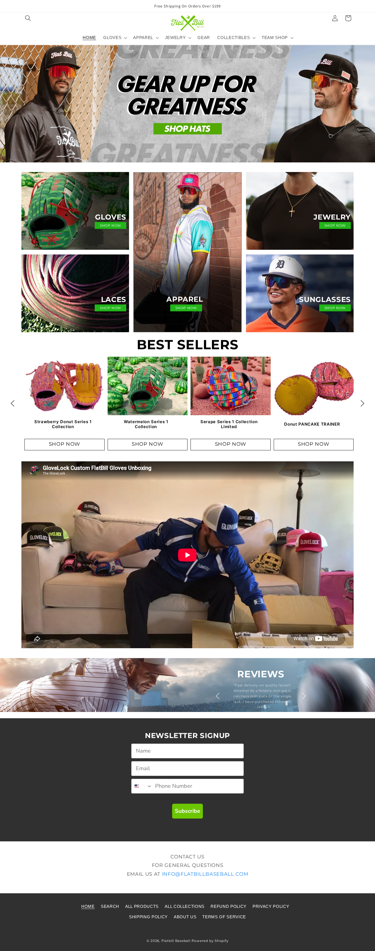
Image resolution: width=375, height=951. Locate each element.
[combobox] (141, 786)
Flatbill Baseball (176, 940)
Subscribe (187, 811)
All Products (142, 906)
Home (88, 906)
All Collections (185, 906)
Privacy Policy (271, 906)
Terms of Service (224, 916)
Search (110, 906)
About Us (185, 916)
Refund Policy (229, 906)
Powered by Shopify (210, 940)
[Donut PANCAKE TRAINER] (314, 385)
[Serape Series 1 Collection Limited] (231, 385)
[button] (28, 18)
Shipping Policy (148, 916)
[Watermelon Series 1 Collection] (148, 385)
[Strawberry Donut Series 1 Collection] (64, 385)
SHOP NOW (110, 225)
